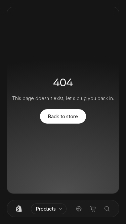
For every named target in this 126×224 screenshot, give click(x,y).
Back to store (63, 116)
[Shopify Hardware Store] (18, 209)
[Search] (107, 209)
